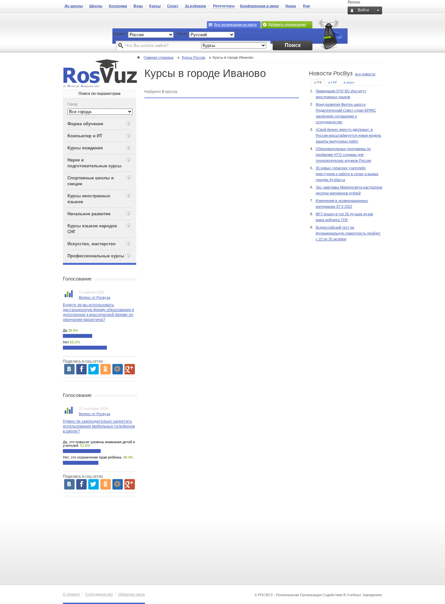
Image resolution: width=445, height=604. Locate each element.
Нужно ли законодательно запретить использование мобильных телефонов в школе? (99, 426)
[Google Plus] (129, 369)
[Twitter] (93, 369)
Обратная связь (131, 594)
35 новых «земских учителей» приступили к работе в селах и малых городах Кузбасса (347, 174)
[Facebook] (81, 369)
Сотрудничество (99, 594)
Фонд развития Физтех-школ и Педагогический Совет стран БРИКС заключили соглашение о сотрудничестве (346, 113)
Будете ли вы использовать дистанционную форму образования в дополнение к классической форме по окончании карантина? (98, 312)
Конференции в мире (259, 6)
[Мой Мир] (117, 369)
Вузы (138, 6)
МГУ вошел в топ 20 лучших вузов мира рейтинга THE (344, 217)
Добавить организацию (287, 24)
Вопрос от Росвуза (94, 297)
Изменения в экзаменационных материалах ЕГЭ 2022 (342, 203)
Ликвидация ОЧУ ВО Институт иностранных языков (341, 94)
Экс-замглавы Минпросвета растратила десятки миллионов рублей (349, 190)
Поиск (293, 45)
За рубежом (195, 6)
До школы (74, 6)
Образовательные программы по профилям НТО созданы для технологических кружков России (343, 154)
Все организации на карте (235, 24)
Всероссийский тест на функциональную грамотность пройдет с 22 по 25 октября (348, 233)
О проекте (71, 594)
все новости (365, 74)
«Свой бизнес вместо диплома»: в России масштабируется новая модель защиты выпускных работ (348, 135)
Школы (95, 6)
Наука (290, 6)
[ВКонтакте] (69, 369)
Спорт (172, 6)
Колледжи (118, 6)
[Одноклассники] (105, 369)
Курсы (155, 6)
